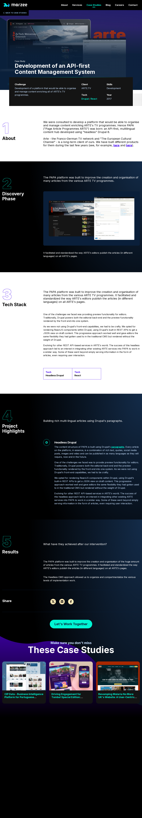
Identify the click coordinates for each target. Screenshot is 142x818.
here (116, 145)
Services (77, 5)
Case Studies (94, 5)
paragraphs (117, 447)
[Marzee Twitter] (53, 601)
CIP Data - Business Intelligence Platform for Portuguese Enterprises (23, 697)
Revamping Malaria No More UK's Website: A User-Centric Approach (116, 697)
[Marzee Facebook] (71, 601)
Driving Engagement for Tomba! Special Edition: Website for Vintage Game (67, 697)
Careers (119, 5)
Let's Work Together (71, 624)
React (94, 98)
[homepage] (14, 5)
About (64, 5)
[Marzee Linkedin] (62, 601)
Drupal (85, 98)
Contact (133, 5)
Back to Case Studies (16, 13)
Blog (108, 5)
